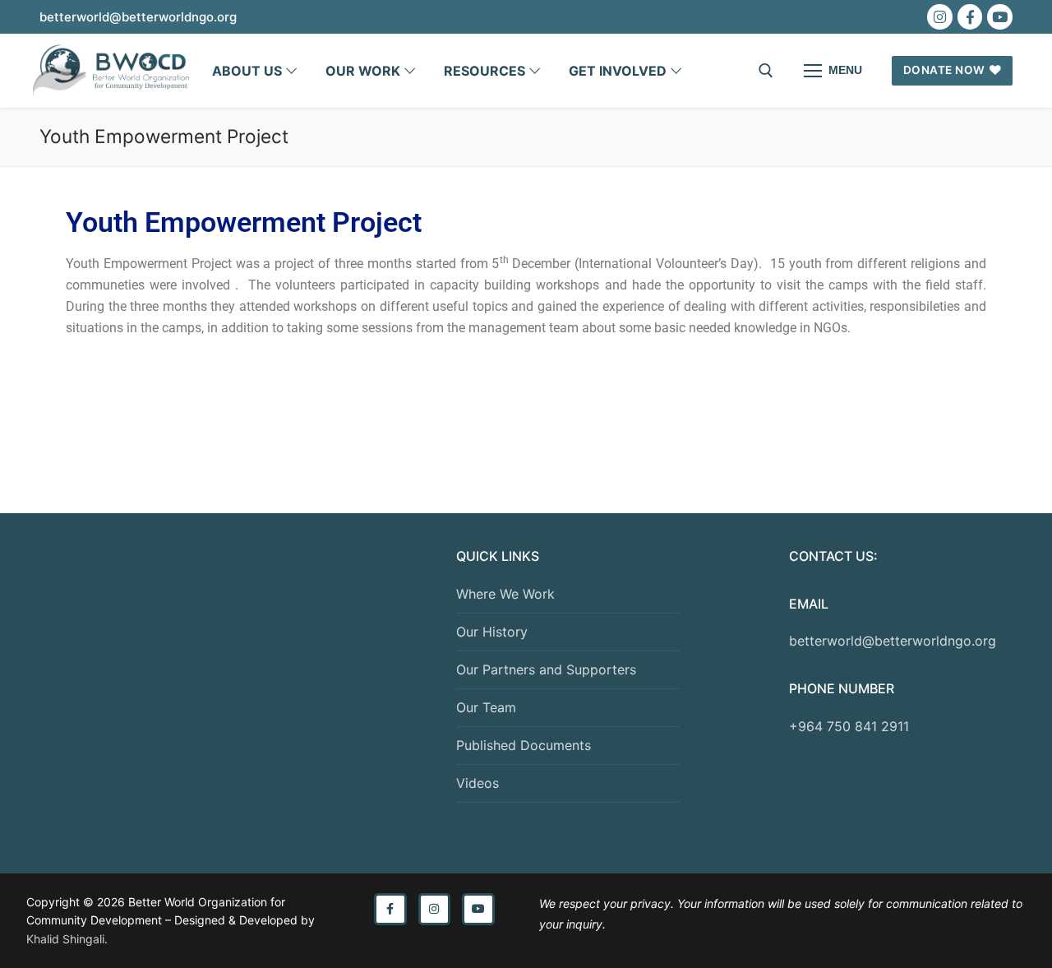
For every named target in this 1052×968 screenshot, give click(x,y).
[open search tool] (766, 70)
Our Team (486, 707)
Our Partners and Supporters (546, 669)
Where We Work (505, 594)
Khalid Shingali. (67, 939)
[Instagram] (940, 17)
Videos (477, 783)
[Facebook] (970, 17)
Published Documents (523, 745)
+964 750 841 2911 (849, 726)
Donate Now (944, 69)
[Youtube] (1000, 17)
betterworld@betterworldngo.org (892, 640)
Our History (492, 631)
